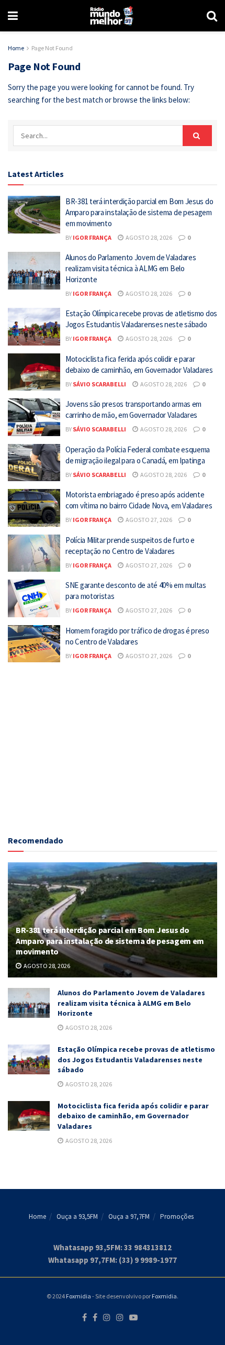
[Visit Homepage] (112, 15)
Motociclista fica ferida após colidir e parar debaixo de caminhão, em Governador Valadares (133, 1116)
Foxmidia (78, 1296)
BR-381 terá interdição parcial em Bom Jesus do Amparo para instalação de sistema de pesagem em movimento (139, 212)
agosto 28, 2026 (148, 237)
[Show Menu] (13, 15)
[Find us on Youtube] (133, 1318)
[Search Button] (212, 15)
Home (16, 48)
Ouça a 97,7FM (129, 1216)
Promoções (177, 1216)
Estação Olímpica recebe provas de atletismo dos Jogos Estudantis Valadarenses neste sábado (136, 1059)
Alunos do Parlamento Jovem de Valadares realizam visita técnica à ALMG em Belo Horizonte (130, 268)
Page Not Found (52, 48)
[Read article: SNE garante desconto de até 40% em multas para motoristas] (34, 598)
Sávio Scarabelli (99, 384)
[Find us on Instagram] (106, 1318)
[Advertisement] (112, 746)
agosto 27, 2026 (148, 520)
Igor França (92, 237)
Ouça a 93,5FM (77, 1216)
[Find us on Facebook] (84, 1318)
